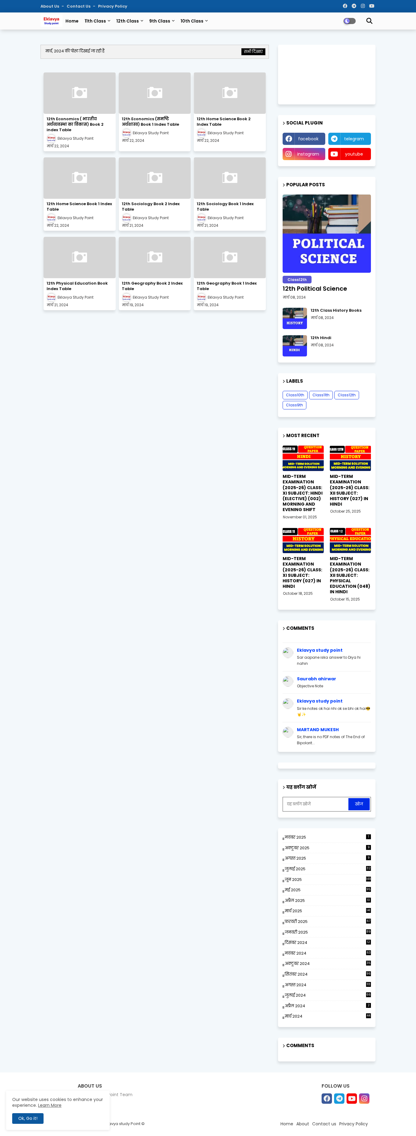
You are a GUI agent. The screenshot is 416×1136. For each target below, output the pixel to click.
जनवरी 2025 (328, 932)
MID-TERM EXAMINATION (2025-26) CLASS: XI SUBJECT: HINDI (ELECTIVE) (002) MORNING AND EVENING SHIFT (303, 493)
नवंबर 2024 (328, 953)
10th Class (192, 21)
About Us (50, 6)
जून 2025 (328, 879)
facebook (308, 139)
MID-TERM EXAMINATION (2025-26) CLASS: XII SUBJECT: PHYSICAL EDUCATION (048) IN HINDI (350, 575)
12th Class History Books (336, 310)
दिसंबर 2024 (327, 943)
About (302, 1124)
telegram (354, 139)
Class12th (347, 395)
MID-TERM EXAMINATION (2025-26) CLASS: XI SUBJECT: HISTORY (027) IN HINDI (302, 572)
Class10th (295, 395)
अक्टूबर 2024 (328, 963)
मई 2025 (328, 890)
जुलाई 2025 (328, 869)
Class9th (294, 405)
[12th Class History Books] (295, 318)
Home (72, 21)
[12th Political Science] (327, 234)
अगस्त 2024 (327, 985)
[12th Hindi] (295, 345)
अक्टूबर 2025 (327, 848)
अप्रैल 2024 (327, 1006)
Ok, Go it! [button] (27, 1118)
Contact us (79, 6)
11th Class (95, 21)
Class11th (321, 395)
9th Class (159, 21)
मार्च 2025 (327, 911)
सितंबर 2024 (328, 974)
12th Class (127, 21)
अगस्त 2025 (327, 858)
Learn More (50, 1105)
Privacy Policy (112, 6)
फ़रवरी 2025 (327, 921)
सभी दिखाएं (253, 51)
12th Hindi (321, 338)
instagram (308, 154)
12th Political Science (315, 288)
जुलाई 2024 (328, 995)
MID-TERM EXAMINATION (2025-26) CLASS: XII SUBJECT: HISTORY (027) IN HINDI (349, 490)
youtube (354, 154)
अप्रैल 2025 (327, 901)
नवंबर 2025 (327, 837)
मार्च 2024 (327, 1016)
